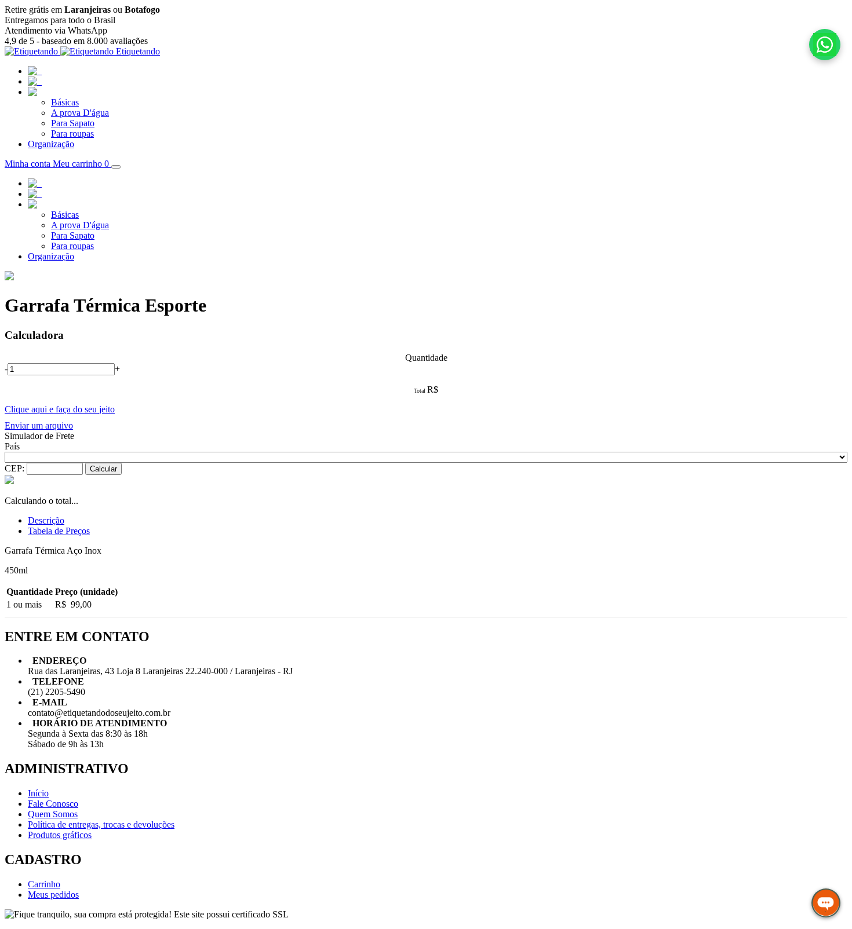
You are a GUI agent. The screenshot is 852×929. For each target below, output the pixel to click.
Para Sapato (72, 123)
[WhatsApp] (824, 44)
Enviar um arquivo (39, 425)
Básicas (65, 102)
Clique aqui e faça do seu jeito (60, 409)
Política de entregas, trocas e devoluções (101, 824)
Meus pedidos (53, 894)
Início (38, 793)
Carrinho (44, 884)
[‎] (32, 92)
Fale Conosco (53, 804)
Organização (51, 144)
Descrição (46, 520)
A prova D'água (80, 113)
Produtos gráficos (60, 835)
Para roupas (72, 133)
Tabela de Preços (59, 531)
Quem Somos (53, 814)
